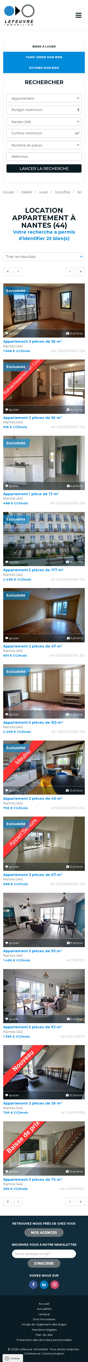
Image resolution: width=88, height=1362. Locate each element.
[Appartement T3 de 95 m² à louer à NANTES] (44, 310)
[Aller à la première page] (7, 271)
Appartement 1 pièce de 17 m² (31, 494)
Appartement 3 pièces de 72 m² (32, 1180)
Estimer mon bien (44, 67)
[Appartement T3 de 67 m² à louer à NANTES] (44, 844)
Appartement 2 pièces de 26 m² (32, 1103)
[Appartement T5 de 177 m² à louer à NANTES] (44, 539)
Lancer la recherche (44, 168)
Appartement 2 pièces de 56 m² (32, 418)
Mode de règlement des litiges (44, 1324)
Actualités (44, 1308)
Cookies (15, 1358)
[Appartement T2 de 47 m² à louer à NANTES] (44, 615)
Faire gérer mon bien (44, 57)
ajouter (13, 333)
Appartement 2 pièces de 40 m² (32, 799)
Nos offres (62, 191)
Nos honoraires (44, 1319)
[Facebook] (33, 1284)
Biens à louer (44, 46)
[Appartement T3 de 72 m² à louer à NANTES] (44, 1148)
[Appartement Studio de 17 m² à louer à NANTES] (44, 463)
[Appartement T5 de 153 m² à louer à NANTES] (44, 691)
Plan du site (44, 1334)
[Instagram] (54, 1284)
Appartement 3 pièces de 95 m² (32, 341)
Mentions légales (44, 1329)
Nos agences (44, 1233)
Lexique (44, 1314)
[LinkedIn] (44, 1284)
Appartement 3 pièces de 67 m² (32, 875)
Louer (43, 191)
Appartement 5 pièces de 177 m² (33, 570)
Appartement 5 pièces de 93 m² (32, 951)
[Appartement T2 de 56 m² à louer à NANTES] (44, 387)
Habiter (26, 191)
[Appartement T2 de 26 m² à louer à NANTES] (44, 1072)
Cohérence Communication (44, 1353)
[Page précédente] (18, 271)
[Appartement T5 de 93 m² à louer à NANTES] (44, 920)
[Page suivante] (70, 271)
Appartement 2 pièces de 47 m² (32, 646)
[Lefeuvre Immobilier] (19, 15)
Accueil (8, 191)
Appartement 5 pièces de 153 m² (33, 723)
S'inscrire (44, 1263)
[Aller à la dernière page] (80, 271)
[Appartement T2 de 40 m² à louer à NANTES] (44, 768)
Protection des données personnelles (44, 1340)
